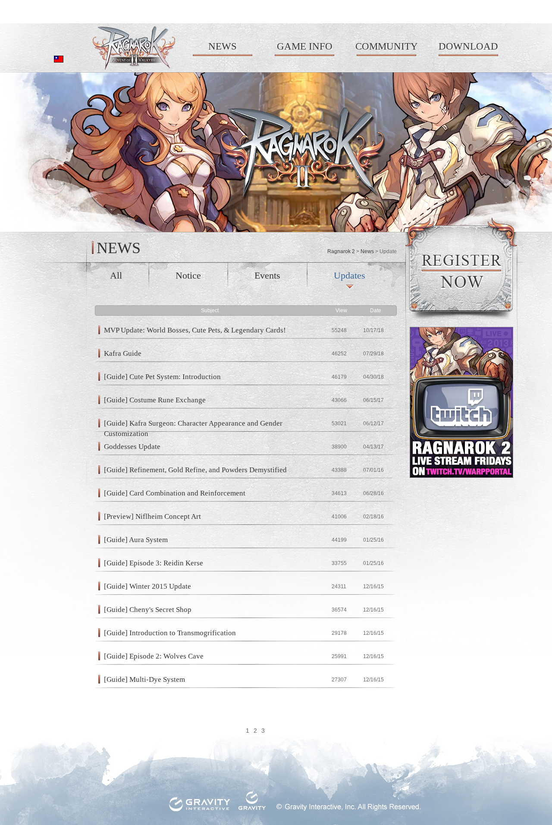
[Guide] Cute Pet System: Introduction (162, 377)
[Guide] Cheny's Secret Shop (147, 609)
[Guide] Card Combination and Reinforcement (174, 493)
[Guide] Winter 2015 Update (147, 586)
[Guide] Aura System (136, 540)
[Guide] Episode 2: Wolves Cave (154, 656)
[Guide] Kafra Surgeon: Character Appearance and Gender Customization (193, 423)
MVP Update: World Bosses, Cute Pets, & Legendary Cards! (195, 330)
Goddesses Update (132, 446)
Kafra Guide (122, 353)
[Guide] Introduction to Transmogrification (170, 633)
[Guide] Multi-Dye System (144, 679)
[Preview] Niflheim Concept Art (152, 516)
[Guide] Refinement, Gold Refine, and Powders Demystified (195, 470)
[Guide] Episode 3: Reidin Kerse (153, 563)
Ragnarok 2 (341, 251)
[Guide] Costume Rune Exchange (155, 400)
